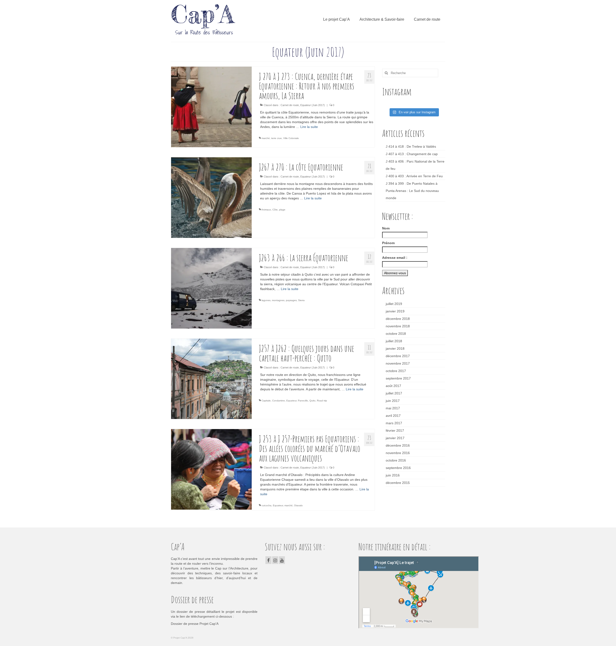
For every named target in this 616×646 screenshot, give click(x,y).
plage (282, 209)
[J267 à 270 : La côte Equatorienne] (211, 197)
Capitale (266, 400)
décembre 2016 (398, 445)
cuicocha (266, 505)
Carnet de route (290, 105)
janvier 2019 (395, 311)
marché (266, 138)
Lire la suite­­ (309, 127)
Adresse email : (394, 258)
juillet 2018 (394, 341)
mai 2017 (393, 408)
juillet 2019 (394, 304)
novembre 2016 (398, 453)
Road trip (322, 400)
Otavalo (298, 505)
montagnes (278, 300)
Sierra (301, 300)
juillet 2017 (394, 393)
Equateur (291, 400)
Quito (312, 400)
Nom (386, 228)
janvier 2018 (395, 348)
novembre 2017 (398, 363)
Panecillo (303, 400)
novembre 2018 (398, 326)
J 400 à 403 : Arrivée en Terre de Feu (414, 176)
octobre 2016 (396, 460)
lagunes (266, 300)
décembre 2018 (398, 319)
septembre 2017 (398, 378)
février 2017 (395, 430)
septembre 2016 (398, 468)
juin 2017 (393, 401)
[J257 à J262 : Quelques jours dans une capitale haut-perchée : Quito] (211, 378)
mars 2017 (394, 423)
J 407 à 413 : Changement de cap (412, 154)
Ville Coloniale (291, 138)
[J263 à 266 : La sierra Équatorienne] (211, 288)
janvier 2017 (395, 438)
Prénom (388, 243)
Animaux (266, 209)
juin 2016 (393, 475)
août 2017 (393, 386)
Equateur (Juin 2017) (312, 105)
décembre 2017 (398, 356)
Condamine (278, 400)
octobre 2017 (396, 371)
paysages (291, 300)
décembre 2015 (398, 483)
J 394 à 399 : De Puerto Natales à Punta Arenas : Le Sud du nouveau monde (412, 191)
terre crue (276, 138)
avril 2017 (393, 416)
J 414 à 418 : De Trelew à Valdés (411, 146)
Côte (275, 209)
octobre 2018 (396, 334)
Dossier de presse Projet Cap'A (194, 624)
